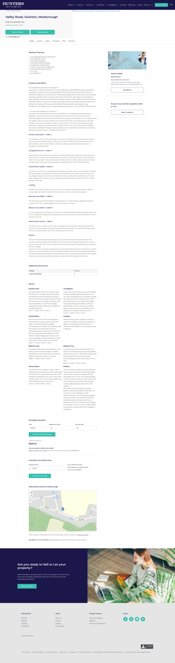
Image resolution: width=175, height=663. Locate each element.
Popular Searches (27, 636)
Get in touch (54, 540)
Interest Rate (79, 424)
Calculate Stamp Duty (39, 476)
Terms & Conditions (38, 652)
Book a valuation (127, 112)
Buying (79, 5)
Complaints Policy (52, 652)
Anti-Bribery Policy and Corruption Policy (137, 652)
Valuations (25, 626)
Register (92, 621)
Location (39, 41)
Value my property (96, 618)
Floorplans (56, 41)
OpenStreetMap (90, 530)
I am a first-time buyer (74, 465)
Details (31, 41)
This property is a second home (77, 467)
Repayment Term (55, 424)
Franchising (59, 626)
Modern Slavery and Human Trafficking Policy (107, 652)
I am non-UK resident (74, 470)
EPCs (64, 41)
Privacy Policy (26, 652)
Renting (89, 5)
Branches (131, 5)
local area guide (83, 535)
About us (147, 5)
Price (30, 424)
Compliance (73, 652)
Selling (70, 5)
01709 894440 (15, 37)
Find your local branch (97, 623)
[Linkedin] (137, 619)
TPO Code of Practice (85, 652)
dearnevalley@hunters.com (120, 79)
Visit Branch (127, 90)
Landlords (100, 5)
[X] (143, 619)
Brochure (72, 41)
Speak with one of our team (38, 450)
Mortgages (112, 5)
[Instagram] (131, 619)
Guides (139, 5)
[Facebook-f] (125, 619)
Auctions (123, 5)
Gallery (47, 41)
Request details (42, 32)
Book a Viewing (17, 32)
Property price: (34, 465)
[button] (63, 509)
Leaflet (85, 530)
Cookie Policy (63, 652)
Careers (58, 623)
